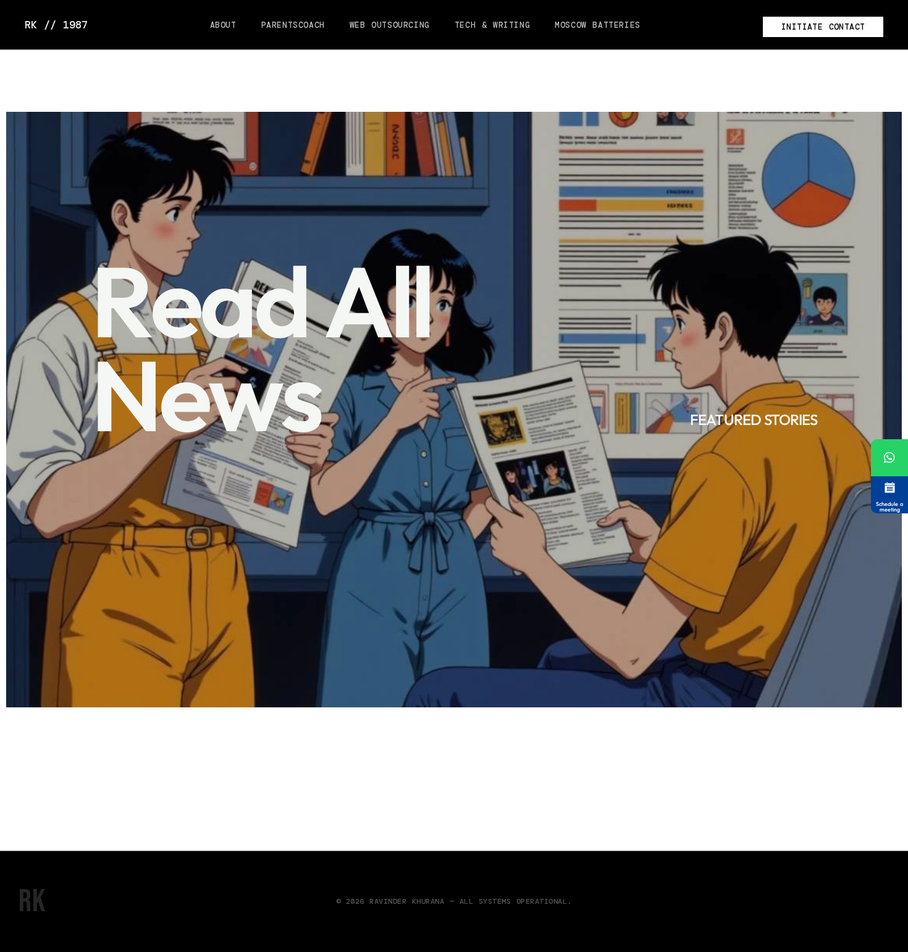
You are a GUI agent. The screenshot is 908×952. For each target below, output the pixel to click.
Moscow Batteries (598, 25)
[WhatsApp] (889, 457)
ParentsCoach (293, 25)
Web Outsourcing (390, 25)
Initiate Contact (823, 27)
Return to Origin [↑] (846, 901)
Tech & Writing (492, 25)
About (223, 25)
